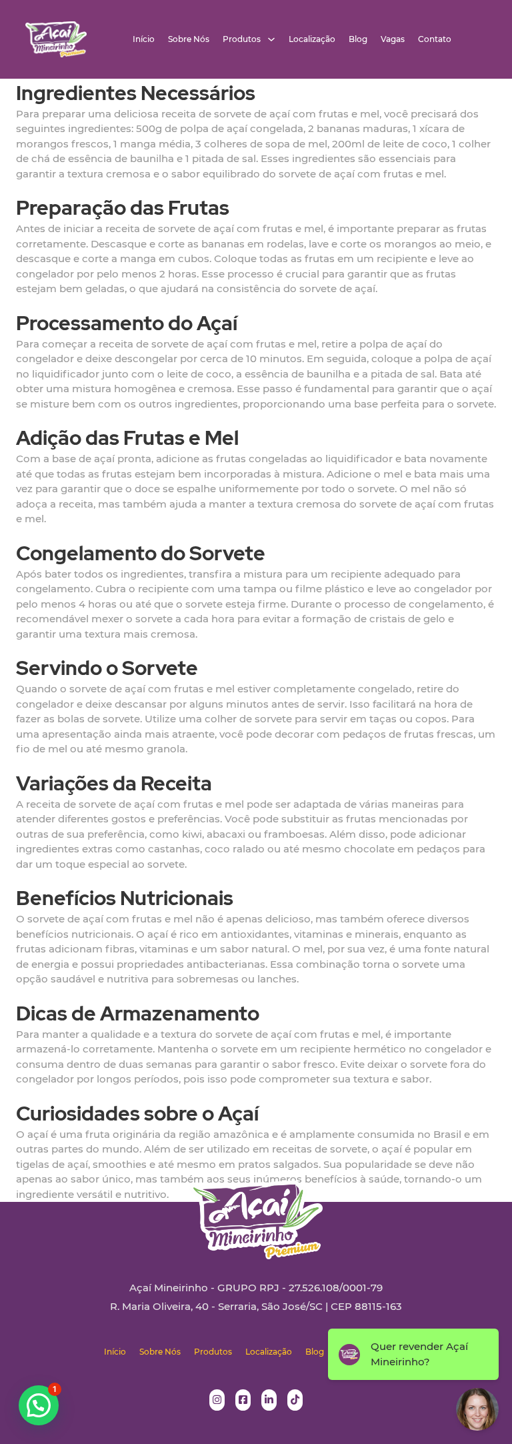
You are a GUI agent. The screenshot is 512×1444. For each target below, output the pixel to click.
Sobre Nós (188, 39)
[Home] (56, 39)
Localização (312, 39)
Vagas (393, 39)
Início (144, 39)
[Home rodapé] (256, 1210)
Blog (358, 39)
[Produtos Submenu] (271, 39)
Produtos (242, 39)
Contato (434, 39)
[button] (39, 1405)
